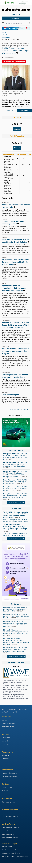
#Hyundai (26, 44)
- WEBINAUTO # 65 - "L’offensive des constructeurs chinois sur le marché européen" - (15, 465)
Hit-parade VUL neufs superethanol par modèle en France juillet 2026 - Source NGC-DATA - (15, 609)
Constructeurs (6, 346)
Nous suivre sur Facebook (10, 828)
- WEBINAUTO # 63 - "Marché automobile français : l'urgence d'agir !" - (15, 482)
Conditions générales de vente (11, 853)
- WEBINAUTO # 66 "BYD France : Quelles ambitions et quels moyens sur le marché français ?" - (15, 456)
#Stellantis (24, 46)
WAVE (4, 813)
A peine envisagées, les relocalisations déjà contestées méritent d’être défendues (14, 288)
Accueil (4, 33)
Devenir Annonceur (8, 802)
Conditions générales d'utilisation (12, 850)
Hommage (5, 392)
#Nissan (4, 46)
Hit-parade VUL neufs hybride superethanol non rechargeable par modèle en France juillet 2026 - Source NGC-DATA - (16, 624)
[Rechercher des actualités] (29, 23)
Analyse (4, 283)
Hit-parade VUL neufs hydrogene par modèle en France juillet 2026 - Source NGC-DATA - (16, 616)
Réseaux (4, 257)
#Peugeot (16, 46)
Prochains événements (9, 773)
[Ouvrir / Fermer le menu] (3, 23)
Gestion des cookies (22, 856)
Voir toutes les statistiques (16, 656)
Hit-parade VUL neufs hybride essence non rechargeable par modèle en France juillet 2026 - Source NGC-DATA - (16, 641)
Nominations (6, 37)
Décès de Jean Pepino (10, 394)
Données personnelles (8, 856)
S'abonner (16, 18)
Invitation (5, 762)
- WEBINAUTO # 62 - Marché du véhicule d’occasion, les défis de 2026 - (15, 488)
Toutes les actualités (8, 723)
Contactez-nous (7, 788)
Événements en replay (9, 776)
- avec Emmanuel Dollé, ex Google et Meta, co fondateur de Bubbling (15, 529)
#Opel (10, 46)
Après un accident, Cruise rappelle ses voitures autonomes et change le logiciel (15, 351)
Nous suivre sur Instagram (11, 831)
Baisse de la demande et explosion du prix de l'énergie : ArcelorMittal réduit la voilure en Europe (15, 325)
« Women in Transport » (10, 816)
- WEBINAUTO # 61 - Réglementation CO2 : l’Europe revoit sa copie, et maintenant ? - (15, 496)
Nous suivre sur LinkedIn (10, 837)
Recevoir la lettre (8, 726)
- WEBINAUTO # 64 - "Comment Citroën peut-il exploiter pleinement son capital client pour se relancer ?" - (15, 474)
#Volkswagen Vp (16, 44)
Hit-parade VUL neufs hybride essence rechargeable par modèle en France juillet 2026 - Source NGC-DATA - (16, 632)
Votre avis (5, 791)
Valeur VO (5, 744)
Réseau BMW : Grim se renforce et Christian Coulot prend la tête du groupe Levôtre (15, 262)
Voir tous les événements (16, 503)
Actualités (5, 35)
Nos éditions (6, 741)
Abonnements (6, 755)
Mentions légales (7, 846)
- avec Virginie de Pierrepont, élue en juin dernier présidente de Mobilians (15, 516)
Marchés (4, 219)
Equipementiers (6, 320)
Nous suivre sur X (8, 834)
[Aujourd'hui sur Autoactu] (16, 9)
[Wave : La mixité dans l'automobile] (16, 673)
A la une (4, 720)
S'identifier (16, 14)
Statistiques (6, 738)
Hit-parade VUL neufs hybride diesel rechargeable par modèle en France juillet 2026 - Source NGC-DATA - (15, 650)
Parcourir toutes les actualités (19, 410)
